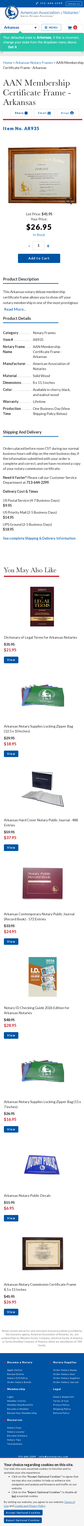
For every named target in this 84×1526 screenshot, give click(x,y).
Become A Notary (17, 1435)
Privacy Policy (61, 1405)
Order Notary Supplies (66, 1378)
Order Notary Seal (64, 1374)
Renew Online (15, 1374)
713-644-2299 (51, 3)
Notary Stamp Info (63, 1396)
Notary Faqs (14, 1427)
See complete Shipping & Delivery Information (39, 538)
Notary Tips (14, 1439)
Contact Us (74, 4)
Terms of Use (61, 1401)
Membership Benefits (20, 1405)
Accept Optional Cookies (23, 1512)
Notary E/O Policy (17, 1378)
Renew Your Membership (22, 1413)
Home (7, 62)
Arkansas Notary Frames (34, 62)
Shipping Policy (62, 1409)
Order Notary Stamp (65, 1370)
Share (20, 112)
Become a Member (18, 1409)
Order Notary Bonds (19, 1382)
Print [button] (65, 112)
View (11, 660)
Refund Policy (61, 1413)
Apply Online (14, 1370)
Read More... (15, 309)
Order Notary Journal (66, 1382)
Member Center (16, 1401)
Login (10, 1396)
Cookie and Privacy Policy (29, 1505)
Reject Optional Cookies (23, 1520)
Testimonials (14, 1444)
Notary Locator (16, 1431)
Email (42, 112)
